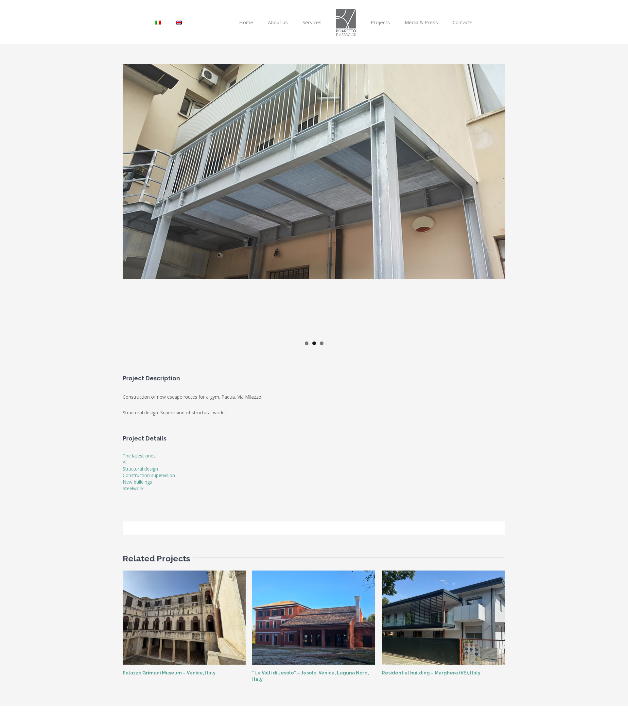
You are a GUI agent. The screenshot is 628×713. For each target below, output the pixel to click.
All (125, 462)
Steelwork (133, 488)
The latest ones (139, 456)
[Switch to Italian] (177, 22)
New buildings (137, 482)
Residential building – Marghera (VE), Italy (431, 672)
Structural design (140, 469)
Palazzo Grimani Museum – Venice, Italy (169, 672)
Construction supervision (149, 475)
